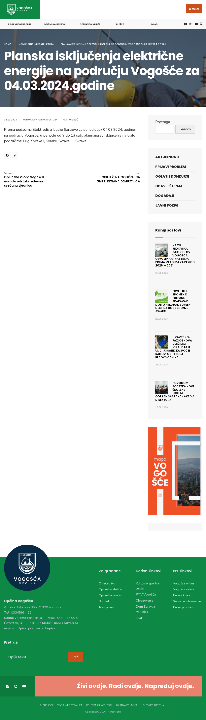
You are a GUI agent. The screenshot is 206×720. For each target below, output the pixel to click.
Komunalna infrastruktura (36, 44)
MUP (139, 618)
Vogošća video (183, 589)
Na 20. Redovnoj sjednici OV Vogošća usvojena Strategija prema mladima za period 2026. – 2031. (175, 255)
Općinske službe (110, 589)
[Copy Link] (15, 156)
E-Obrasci (46, 705)
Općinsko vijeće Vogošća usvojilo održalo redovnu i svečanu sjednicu (24, 180)
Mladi (154, 24)
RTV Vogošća (146, 594)
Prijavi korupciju (19, 24)
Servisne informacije (187, 601)
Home (7, 44)
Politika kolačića (126, 705)
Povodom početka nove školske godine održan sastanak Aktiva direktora (174, 391)
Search (185, 129)
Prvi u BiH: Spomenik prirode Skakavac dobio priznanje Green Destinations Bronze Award (173, 301)
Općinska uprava (55, 24)
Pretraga (162, 121)
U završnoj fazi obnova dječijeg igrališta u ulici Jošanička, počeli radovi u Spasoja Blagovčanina (173, 347)
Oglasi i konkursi (172, 176)
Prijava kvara (182, 595)
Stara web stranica (69, 705)
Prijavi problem (170, 166)
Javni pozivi (166, 205)
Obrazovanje (144, 600)
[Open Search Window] (201, 23)
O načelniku (107, 583)
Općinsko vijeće (90, 24)
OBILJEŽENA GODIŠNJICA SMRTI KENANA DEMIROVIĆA (118, 177)
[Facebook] (8, 156)
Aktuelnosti (167, 156)
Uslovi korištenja (152, 705)
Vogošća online (184, 583)
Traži (75, 657)
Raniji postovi (168, 230)
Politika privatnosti (99, 705)
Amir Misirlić (70, 119)
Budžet (119, 24)
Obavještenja (169, 186)
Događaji (164, 195)
